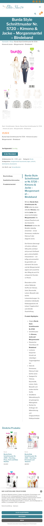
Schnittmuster (10, 126)
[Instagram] (37, 2)
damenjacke (5, 164)
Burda (17, 126)
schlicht (33, 161)
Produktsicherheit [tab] (9, 184)
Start (3, 126)
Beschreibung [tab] (8, 176)
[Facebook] (34, 2)
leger (28, 161)
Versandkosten (16, 167)
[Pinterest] (40, 2)
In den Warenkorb (10, 154)
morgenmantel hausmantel (19, 161)
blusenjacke (13, 164)
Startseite (5, 41)
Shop (11, 41)
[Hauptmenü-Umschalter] (40, 7)
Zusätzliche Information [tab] (11, 180)
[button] (35, 14)
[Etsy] (43, 2)
